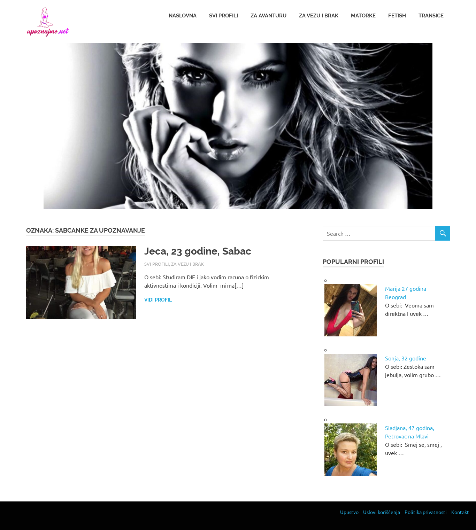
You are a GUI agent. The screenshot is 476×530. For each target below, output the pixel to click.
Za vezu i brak (318, 16)
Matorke (363, 16)
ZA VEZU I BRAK (187, 264)
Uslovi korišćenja (381, 512)
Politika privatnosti (426, 512)
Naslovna (183, 16)
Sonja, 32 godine (405, 357)
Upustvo (349, 512)
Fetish (397, 16)
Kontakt (460, 512)
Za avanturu (268, 16)
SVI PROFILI (156, 264)
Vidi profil (158, 300)
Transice (431, 16)
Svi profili (223, 16)
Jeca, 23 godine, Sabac (197, 251)
